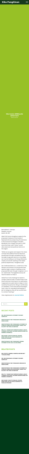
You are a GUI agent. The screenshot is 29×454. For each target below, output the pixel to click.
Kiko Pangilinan (10, 2)
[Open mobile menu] (27, 2)
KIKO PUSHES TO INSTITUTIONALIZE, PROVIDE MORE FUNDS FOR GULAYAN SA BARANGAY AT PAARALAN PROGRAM (11, 337)
